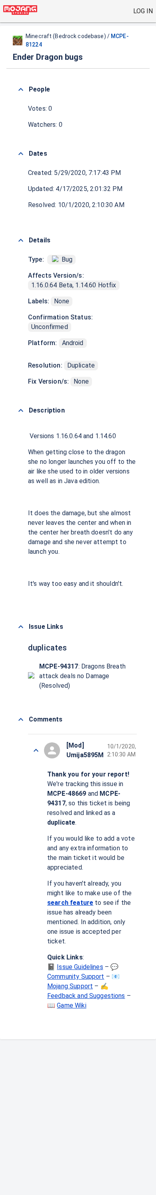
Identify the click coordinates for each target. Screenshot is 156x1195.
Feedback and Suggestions (86, 996)
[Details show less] (21, 240)
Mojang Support (70, 986)
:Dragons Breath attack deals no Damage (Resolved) (82, 676)
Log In (143, 11)
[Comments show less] (21, 719)
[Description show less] (21, 410)
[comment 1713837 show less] (36, 750)
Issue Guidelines (80, 967)
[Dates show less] (21, 154)
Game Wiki (71, 1005)
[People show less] (21, 89)
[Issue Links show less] (21, 627)
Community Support (75, 976)
